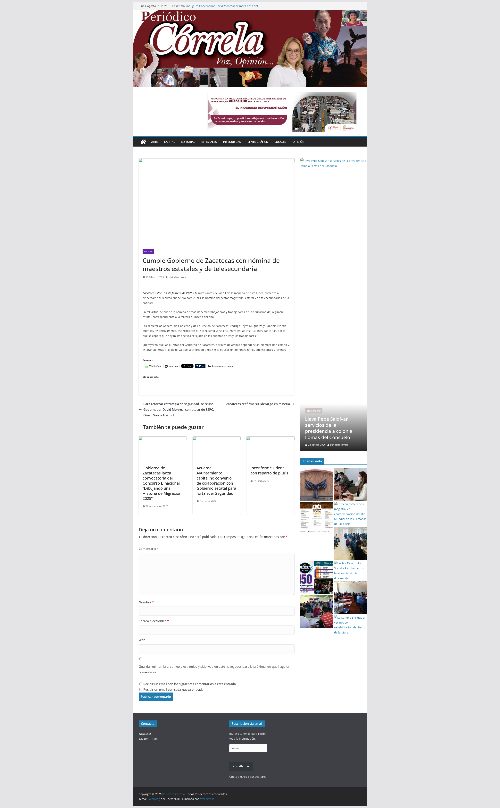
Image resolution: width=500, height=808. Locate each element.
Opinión (298, 142)
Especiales (209, 142)
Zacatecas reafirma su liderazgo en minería (258, 404)
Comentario (149, 549)
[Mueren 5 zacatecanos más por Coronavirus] (316, 484)
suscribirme (241, 766)
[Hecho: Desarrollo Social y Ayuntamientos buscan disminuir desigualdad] (350, 571)
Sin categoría (314, 405)
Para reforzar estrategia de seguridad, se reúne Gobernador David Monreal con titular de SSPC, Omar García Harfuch (178, 409)
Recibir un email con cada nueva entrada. (173, 689)
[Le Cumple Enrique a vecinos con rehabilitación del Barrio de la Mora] (350, 625)
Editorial (188, 142)
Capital (169, 142)
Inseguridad (232, 142)
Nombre (146, 602)
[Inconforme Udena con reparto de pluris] (270, 439)
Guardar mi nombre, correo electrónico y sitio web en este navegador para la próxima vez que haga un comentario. (214, 669)
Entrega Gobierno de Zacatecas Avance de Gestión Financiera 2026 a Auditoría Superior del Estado (219, 4)
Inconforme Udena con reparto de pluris (269, 470)
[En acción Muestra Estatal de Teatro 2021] (316, 518)
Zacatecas (145, 734)
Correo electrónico (154, 621)
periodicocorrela (178, 277)
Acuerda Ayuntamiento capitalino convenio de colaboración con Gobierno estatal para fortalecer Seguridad (216, 480)
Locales (280, 142)
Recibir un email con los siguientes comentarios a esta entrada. (190, 684)
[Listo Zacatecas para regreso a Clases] (350, 484)
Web (142, 640)
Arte (154, 142)
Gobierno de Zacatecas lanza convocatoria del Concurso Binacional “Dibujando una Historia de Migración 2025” (162, 483)
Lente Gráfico (257, 142)
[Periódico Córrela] (143, 142)
